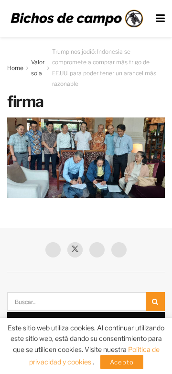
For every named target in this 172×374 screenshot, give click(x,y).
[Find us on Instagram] (119, 249)
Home (15, 67)
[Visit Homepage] (76, 19)
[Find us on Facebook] (53, 249)
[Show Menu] (160, 18)
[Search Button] (155, 301)
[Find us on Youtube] (97, 249)
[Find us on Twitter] (75, 249)
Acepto (122, 362)
